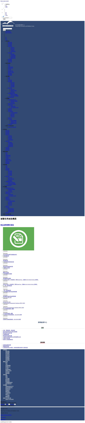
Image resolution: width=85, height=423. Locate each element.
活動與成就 (12, 106)
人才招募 (10, 119)
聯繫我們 (10, 124)
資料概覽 (10, 60)
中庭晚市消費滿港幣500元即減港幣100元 (12, 336)
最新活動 (10, 42)
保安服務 (12, 86)
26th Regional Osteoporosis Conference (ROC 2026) (13, 307)
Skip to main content (4, 1)
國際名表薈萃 (6, 272)
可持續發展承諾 (13, 112)
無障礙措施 (12, 56)
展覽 (9, 77)
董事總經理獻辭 (13, 101)
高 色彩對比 (8, 31)
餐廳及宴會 (7, 63)
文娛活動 (10, 80)
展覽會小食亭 (11, 72)
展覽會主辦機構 (13, 94)
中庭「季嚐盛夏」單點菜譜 (9, 330)
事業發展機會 (13, 120)
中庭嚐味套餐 (6, 334)
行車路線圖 (12, 55)
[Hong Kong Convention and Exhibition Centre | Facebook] (3, 16)
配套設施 (10, 88)
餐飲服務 (12, 82)
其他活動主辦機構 (14, 95)
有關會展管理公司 (12, 99)
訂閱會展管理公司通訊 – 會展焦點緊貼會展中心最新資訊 (15, 347)
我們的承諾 (10, 105)
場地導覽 (10, 43)
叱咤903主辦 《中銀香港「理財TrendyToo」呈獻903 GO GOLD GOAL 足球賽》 (20, 284)
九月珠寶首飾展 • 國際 (8, 313)
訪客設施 (10, 52)
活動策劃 (7, 76)
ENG (6, 15)
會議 (9, 78)
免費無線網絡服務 (7, 344)
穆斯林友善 (12, 58)
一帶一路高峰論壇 (7, 290)
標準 (6, 6)
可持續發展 (10, 111)
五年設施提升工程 (14, 107)
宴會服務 (10, 73)
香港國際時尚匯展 (7, 278)
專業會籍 (10, 110)
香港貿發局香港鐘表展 (8, 266)
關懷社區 (12, 115)
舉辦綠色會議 (6, 346)
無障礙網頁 (2, 419)
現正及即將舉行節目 (7, 225)
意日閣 (9, 69)
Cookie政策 (2, 417)
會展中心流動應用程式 (8, 339)
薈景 (9, 64)
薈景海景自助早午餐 (7, 335)
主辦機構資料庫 (11, 93)
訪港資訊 (12, 50)
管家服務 (12, 85)
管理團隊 (7, 98)
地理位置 (10, 46)
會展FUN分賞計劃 (9, 125)
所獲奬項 (10, 108)
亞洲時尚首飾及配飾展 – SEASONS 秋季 (12, 319)
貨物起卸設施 (13, 90)
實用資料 (12, 91)
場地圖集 (10, 59)
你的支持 (12, 116)
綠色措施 (12, 114)
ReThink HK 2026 (6, 302)
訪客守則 (10, 61)
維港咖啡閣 (10, 71)
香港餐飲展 (5, 260)
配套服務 (10, 81)
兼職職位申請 (13, 123)
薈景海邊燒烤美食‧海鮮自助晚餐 (10, 331)
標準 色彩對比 (8, 32)
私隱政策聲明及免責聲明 (5, 415)
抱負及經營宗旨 (11, 103)
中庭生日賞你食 (6, 338)
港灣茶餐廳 (10, 67)
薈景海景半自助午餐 (7, 333)
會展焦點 (12, 102)
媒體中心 (10, 118)
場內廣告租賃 (11, 97)
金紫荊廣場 (12, 51)
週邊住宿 (12, 48)
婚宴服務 (10, 75)
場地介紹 (12, 89)
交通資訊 (12, 47)
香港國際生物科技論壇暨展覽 (9, 296)
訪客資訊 (7, 41)
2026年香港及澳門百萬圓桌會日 (10, 254)
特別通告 (10, 45)
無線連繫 (12, 54)
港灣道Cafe (10, 68)
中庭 (9, 65)
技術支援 (12, 84)
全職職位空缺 (13, 121)
